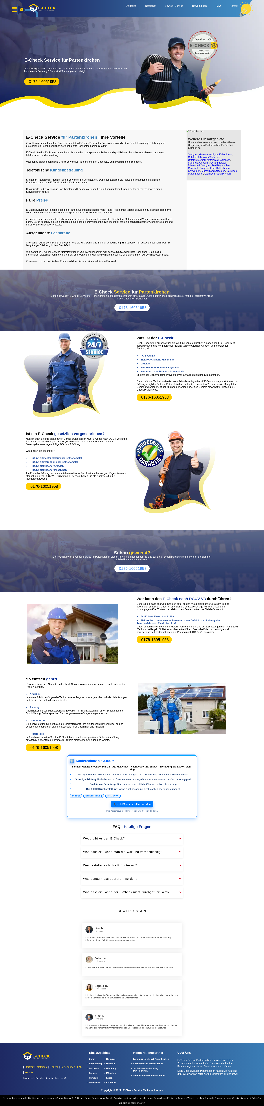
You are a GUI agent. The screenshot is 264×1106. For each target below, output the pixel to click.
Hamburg (94, 1078)
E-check (54, 1067)
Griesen (203, 154)
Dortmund (94, 1068)
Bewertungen (199, 6)
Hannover (111, 1059)
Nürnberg (111, 1068)
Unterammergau (197, 160)
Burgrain (204, 168)
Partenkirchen (195, 173)
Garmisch (225, 160)
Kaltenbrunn (225, 154)
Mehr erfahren (138, 1103)
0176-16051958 (42, 81)
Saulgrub (193, 154)
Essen (109, 1078)
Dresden (110, 1063)
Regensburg (95, 1063)
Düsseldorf (95, 1082)
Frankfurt (111, 1082)
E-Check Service (174, 6)
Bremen (93, 1073)
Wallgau (213, 154)
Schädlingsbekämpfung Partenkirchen (145, 1069)
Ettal (212, 168)
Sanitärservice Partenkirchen (148, 1063)
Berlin (92, 1059)
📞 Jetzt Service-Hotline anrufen (132, 804)
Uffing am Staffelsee (209, 157)
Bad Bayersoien (221, 165)
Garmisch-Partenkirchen (217, 173)
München (111, 1073)
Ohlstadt (192, 157)
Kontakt (234, 6)
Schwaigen (194, 171)
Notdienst (150, 6)
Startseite (131, 6)
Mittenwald (213, 160)
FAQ (218, 6)
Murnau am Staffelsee (213, 171)
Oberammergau (217, 162)
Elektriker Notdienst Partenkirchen (151, 1059)
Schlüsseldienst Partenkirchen (149, 1075)
